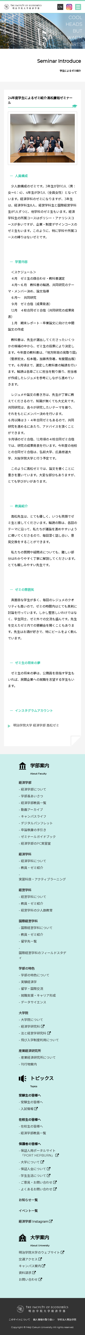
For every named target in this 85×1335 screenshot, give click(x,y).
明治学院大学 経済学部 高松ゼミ (36, 725)
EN (60, 7)
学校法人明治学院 (66, 1319)
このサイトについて (19, 1319)
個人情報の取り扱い (43, 1319)
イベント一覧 (28, 1211)
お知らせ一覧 (28, 1200)
